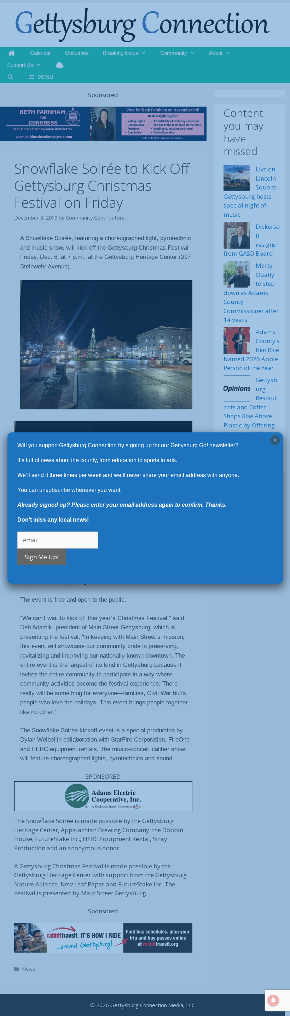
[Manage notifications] (273, 1000)
